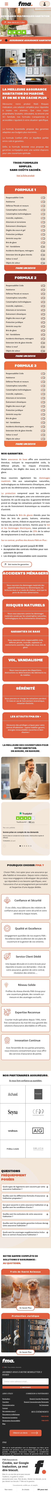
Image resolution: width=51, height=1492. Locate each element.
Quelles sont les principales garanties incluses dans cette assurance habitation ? (25, 1224)
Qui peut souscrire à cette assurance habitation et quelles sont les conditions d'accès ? (24, 1206)
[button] (25, 1188)
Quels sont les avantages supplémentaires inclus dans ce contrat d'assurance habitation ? (24, 1233)
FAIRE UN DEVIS (25, 268)
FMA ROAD (45, 1416)
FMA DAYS (45, 1421)
